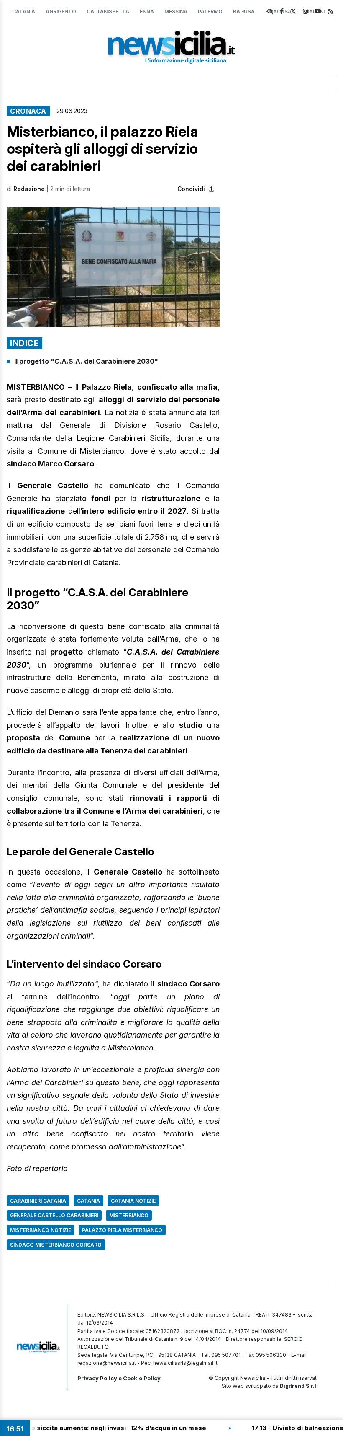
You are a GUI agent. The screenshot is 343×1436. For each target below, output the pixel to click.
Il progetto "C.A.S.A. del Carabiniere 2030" (86, 361)
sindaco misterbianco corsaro (56, 1245)
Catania (23, 11)
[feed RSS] (330, 11)
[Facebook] (282, 11)
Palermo (210, 11)
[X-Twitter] (293, 11)
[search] (270, 12)
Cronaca (28, 111)
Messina (175, 11)
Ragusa (244, 11)
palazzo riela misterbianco (122, 1230)
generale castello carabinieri (54, 1215)
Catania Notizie (133, 1201)
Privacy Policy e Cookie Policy (119, 1378)
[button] (113, 267)
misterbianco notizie (40, 1230)
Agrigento (61, 11)
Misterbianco (128, 1215)
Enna (147, 11)
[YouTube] (318, 11)
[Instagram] (305, 11)
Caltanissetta (108, 11)
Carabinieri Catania (38, 1201)
